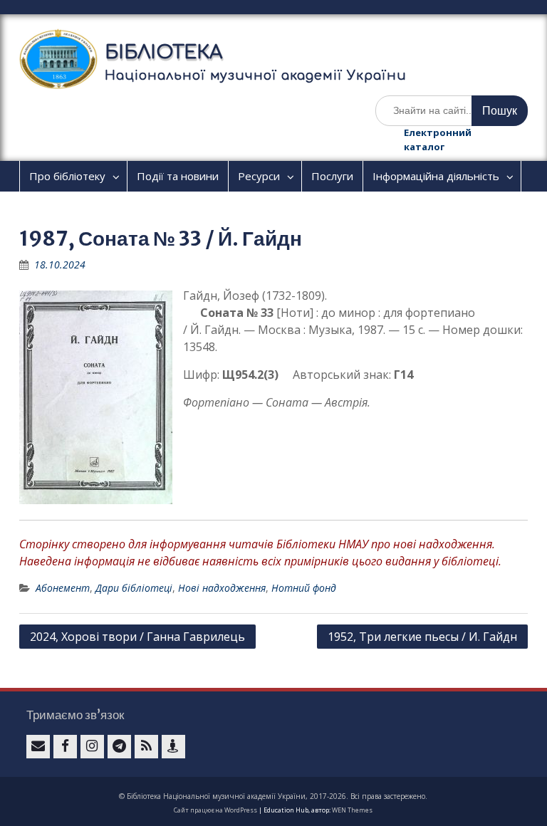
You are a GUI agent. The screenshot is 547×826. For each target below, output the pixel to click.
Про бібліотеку (67, 176)
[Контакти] (173, 746)
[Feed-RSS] (146, 746)
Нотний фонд (303, 588)
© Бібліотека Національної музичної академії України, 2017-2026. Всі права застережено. (273, 796)
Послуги (332, 176)
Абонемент (63, 588)
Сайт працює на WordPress (215, 810)
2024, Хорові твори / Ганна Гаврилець (137, 636)
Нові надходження (222, 588)
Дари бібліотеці (133, 588)
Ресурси (259, 176)
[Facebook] (65, 746)
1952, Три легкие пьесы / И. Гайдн (422, 636)
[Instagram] (92, 746)
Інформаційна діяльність (436, 176)
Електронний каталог (438, 139)
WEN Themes (352, 810)
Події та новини (178, 176)
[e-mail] (38, 746)
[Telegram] (119, 746)
